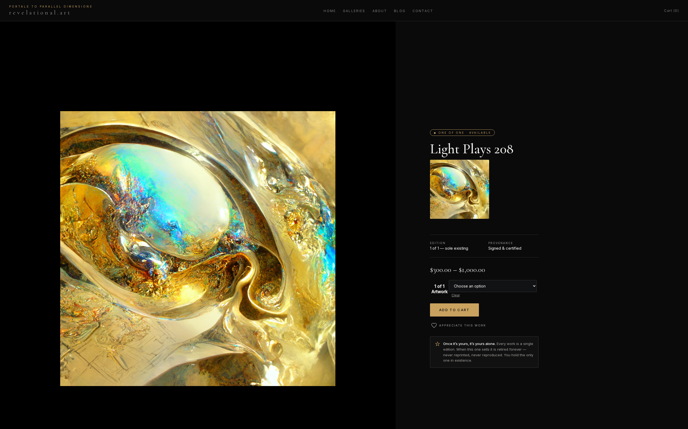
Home (330, 11)
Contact (423, 11)
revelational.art (51, 10)
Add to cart (454, 310)
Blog (400, 11)
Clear (456, 295)
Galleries (354, 11)
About (379, 11)
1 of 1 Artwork (439, 288)
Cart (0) (671, 11)
